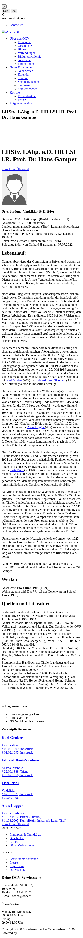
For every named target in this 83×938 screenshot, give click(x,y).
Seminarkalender (28, 81)
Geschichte (25, 45)
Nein (5, 10)
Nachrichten (25, 71)
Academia (24, 60)
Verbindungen (27, 53)
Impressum (17, 866)
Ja (13, 10)
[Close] (4, 6)
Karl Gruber (14, 380)
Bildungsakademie (29, 56)
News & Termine (21, 67)
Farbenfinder (26, 63)
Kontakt (15, 92)
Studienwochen (27, 89)
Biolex (22, 49)
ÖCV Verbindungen (22, 845)
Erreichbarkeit (27, 96)
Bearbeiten (16, 25)
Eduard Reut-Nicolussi (51, 380)
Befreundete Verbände (24, 859)
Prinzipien (24, 42)
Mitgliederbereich (21, 103)
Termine (23, 78)
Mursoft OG (25, 933)
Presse (22, 99)
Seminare (24, 85)
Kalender (23, 74)
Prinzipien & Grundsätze (25, 834)
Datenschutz (17, 869)
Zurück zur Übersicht (15, 169)
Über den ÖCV (19, 38)
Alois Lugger (36, 427)
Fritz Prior (17, 470)
